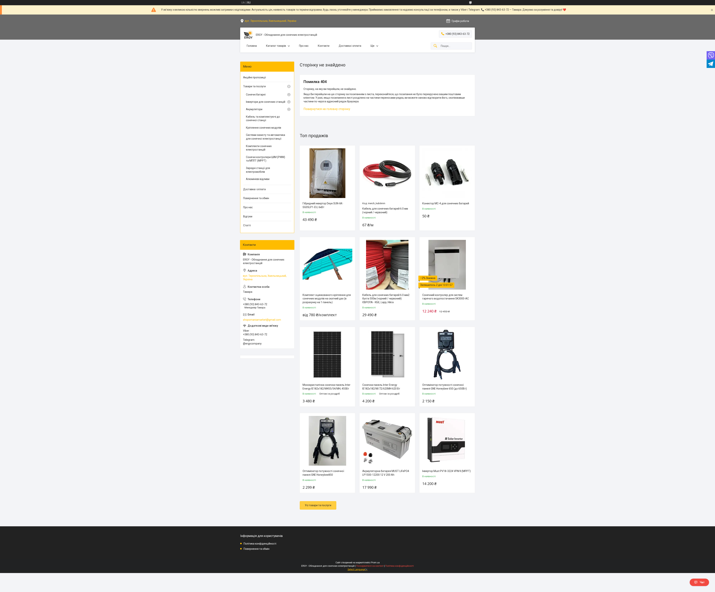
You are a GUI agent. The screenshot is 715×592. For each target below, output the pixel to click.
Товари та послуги (254, 86)
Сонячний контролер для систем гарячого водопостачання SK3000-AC (445, 296)
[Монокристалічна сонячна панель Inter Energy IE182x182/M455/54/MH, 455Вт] (327, 354)
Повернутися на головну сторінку (327, 109)
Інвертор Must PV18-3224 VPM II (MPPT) (446, 471)
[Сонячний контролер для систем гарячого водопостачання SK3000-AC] (447, 265)
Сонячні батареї (256, 94)
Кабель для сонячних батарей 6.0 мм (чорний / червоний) (385, 210)
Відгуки (247, 216)
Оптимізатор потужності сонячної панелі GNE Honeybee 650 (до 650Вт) (444, 386)
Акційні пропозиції (254, 77)
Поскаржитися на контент (370, 566)
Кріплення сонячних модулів (263, 127)
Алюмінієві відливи (257, 179)
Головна (252, 45)
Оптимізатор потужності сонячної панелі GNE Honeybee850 (323, 473)
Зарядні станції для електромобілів (258, 170)
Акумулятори (254, 109)
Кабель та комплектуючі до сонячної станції (263, 118)
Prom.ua (375, 562)
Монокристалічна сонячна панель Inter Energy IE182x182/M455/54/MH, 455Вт (326, 386)
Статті (247, 225)
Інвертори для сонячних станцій (265, 101)
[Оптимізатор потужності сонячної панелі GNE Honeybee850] (327, 441)
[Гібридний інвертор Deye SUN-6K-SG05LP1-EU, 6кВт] (327, 173)
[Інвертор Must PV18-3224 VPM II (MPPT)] (447, 441)
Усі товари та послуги (318, 505)
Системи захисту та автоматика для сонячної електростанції (265, 136)
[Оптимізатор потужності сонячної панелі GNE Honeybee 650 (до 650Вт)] (447, 354)
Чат (702, 582)
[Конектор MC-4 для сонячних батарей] (447, 173)
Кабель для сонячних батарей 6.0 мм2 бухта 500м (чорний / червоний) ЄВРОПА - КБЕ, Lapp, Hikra (385, 298)
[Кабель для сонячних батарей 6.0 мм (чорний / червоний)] (387, 173)
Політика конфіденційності (260, 543)
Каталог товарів (276, 45)
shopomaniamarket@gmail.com (262, 319)
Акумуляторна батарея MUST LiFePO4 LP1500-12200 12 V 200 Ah (385, 473)
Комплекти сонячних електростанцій (259, 148)
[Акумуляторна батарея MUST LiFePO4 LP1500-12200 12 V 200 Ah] (387, 441)
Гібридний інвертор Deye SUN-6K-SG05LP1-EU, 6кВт (323, 205)
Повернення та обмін (256, 198)
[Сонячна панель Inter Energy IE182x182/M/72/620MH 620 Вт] (387, 354)
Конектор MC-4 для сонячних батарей (445, 203)
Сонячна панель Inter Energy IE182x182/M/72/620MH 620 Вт (381, 386)
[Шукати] (435, 46)
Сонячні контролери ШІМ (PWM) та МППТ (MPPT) (265, 159)
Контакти (323, 45)
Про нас (304, 45)
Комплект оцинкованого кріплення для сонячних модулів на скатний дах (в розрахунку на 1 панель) (327, 298)
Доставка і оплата (350, 45)
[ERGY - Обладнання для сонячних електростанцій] (248, 34)
